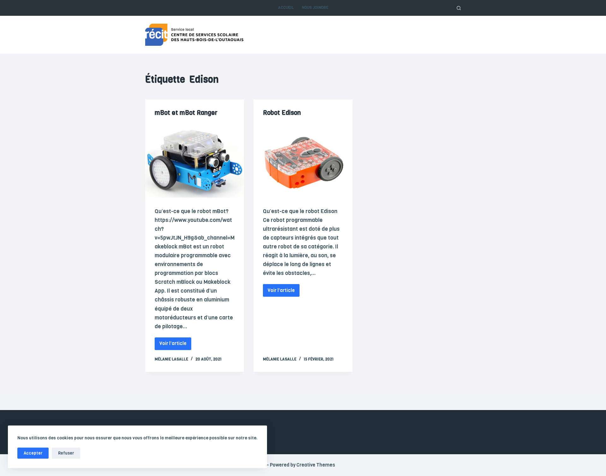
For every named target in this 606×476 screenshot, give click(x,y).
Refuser (66, 453)
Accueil (286, 7)
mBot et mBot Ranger (186, 113)
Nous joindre (315, 7)
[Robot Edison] (302, 160)
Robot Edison (282, 113)
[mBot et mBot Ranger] (194, 160)
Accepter (33, 453)
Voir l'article (174, 342)
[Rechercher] (459, 8)
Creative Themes (315, 465)
